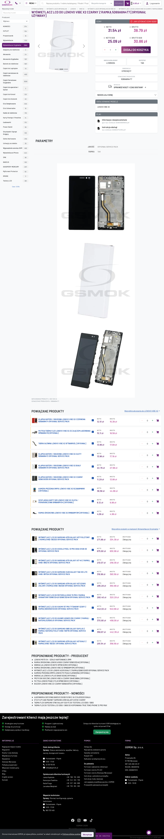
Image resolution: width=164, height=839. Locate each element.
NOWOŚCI (15, 26)
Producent (6, 17)
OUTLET (15, 31)
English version (7, 777)
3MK (14, 157)
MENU (32, 3)
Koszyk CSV (88, 756)
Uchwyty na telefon (14, 143)
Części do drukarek (14, 99)
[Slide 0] (57, 69)
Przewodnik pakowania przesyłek (96, 785)
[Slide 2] (66, 69)
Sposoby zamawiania (91, 753)
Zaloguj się (127, 539)
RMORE (14, 176)
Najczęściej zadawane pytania (95, 750)
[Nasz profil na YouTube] (85, 820)
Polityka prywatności (9, 765)
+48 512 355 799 (73, 780)
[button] (126, 94)
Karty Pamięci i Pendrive (14, 118)
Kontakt (5, 780)
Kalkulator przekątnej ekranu (94, 759)
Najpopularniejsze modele (11, 747)
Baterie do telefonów (15, 64)
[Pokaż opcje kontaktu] (18, 3)
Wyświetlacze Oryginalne (15, 45)
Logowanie (155, 3)
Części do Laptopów (14, 68)
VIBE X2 (81, 9)
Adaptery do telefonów (14, 50)
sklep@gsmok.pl (52, 768)
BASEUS (15, 162)
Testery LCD (15, 181)
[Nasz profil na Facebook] (73, 820)
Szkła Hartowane (15, 139)
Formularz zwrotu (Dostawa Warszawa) (98, 773)
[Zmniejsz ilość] (104, 49)
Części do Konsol (15, 94)
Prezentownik (14, 36)
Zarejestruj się (102, 732)
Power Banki (14, 127)
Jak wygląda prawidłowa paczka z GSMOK (99, 782)
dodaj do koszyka (136, 49)
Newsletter (6, 759)
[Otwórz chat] (148, 832)
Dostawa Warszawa (9, 762)
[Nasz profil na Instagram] (79, 820)
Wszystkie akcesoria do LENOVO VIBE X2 (141, 411)
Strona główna (37, 9)
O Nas (4, 771)
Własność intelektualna (10, 768)
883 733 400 (50, 810)
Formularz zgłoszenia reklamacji (95, 767)
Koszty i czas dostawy (10, 753)
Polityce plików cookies (71, 834)
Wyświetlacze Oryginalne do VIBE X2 (101, 9)
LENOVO (73, 9)
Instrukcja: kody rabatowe (93, 779)
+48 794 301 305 (73, 786)
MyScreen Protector (14, 171)
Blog (3, 774)
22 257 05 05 (50, 765)
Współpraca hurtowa (9, 756)
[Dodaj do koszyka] (157, 420)
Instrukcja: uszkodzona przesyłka (96, 776)
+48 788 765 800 (73, 777)
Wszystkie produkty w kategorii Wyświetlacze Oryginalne (135, 529)
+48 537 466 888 (73, 783)
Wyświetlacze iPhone (15, 153)
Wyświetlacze (15, 40)
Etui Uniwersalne (14, 108)
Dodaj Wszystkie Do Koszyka (96, 836)
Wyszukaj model (8, 9)
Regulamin (6, 750)
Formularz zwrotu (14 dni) (93, 770)
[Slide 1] (61, 69)
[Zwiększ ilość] (115, 49)
